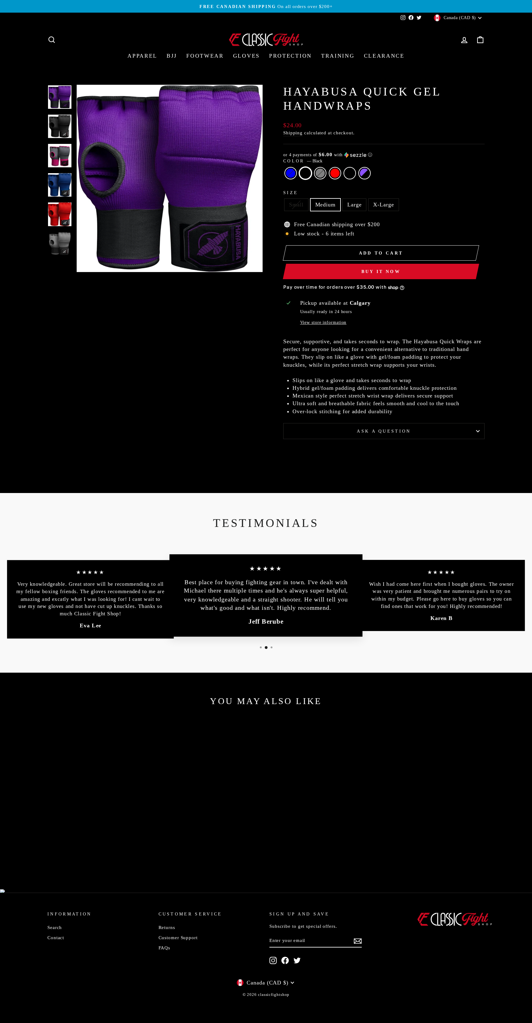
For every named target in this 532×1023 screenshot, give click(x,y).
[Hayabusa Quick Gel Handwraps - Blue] (79, 853)
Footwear (205, 56)
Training (338, 56)
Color (302, 160)
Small (296, 205)
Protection (290, 56)
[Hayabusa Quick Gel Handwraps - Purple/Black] (120, 853)
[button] (384, 155)
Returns (167, 927)
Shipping (293, 132)
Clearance (384, 56)
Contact (55, 937)
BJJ (172, 56)
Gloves (246, 56)
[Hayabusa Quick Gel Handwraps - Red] (104, 853)
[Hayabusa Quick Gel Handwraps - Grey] (95, 853)
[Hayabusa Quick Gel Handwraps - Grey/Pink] (112, 853)
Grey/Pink (350, 173)
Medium (325, 205)
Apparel (142, 56)
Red (335, 173)
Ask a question (384, 431)
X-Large (383, 205)
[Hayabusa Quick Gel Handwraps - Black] (87, 853)
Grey (320, 173)
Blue (290, 173)
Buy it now (381, 271)
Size (290, 192)
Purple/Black (364, 173)
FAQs (165, 947)
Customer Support (178, 937)
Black (305, 173)
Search (54, 927)
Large (354, 205)
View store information (323, 322)
